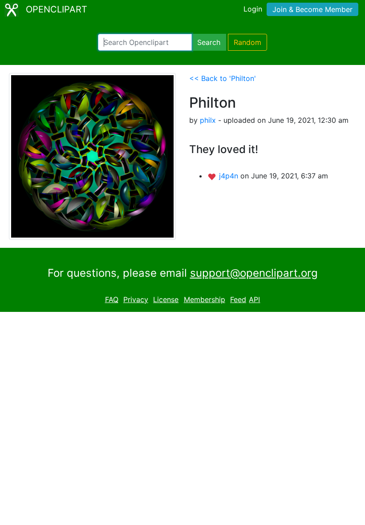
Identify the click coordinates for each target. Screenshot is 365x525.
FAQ (111, 299)
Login (252, 8)
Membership (204, 299)
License (165, 299)
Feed (238, 299)
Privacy (135, 299)
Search (208, 42)
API (254, 299)
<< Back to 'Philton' (222, 78)
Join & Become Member (312, 9)
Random (247, 42)
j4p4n (229, 175)
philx (208, 120)
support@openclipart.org (254, 273)
